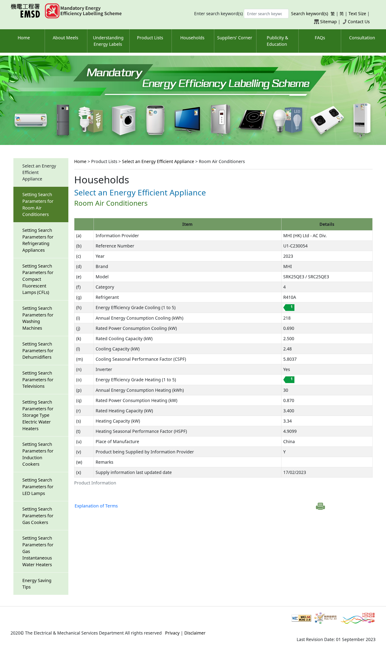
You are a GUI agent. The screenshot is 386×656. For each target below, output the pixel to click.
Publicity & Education (277, 41)
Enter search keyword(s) (218, 13)
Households (192, 38)
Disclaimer (195, 633)
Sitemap (328, 22)
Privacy (172, 633)
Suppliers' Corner (234, 38)
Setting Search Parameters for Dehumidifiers (37, 350)
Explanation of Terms (96, 506)
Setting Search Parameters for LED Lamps (37, 486)
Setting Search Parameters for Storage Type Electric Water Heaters (37, 415)
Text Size (357, 13)
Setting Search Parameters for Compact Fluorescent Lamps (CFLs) (37, 279)
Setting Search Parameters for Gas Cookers (37, 515)
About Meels (65, 38)
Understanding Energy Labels (108, 41)
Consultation (362, 38)
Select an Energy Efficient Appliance (158, 161)
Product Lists (150, 38)
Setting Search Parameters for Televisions (37, 379)
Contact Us (359, 22)
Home (24, 38)
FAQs (320, 38)
